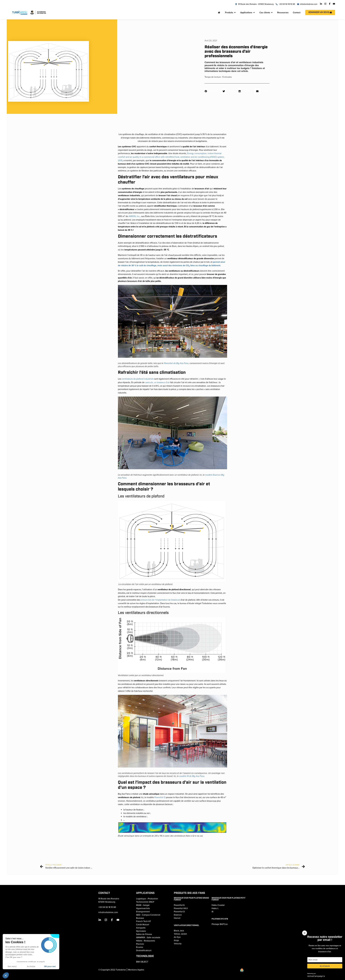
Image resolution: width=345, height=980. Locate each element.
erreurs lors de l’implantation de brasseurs (160, 600)
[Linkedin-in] (321, 4)
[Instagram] (325, 4)
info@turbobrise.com (108, 912)
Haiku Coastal (218, 905)
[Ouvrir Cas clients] (272, 12)
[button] (212, 91)
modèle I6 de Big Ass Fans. (192, 776)
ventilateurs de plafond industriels (138, 379)
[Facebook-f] (330, 4)
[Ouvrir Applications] (254, 12)
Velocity (178, 943)
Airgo (176, 940)
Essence (178, 915)
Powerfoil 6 (179, 905)
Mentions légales (136, 969)
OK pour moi (50, 966)
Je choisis (31, 966)
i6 (212, 911)
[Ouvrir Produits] (235, 12)
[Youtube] (334, 4)
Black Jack (179, 930)
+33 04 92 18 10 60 (107, 907)
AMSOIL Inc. (134, 216)
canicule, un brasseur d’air (157, 382)
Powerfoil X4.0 (181, 908)
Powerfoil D (160, 797)
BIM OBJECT (142, 961)
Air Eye (177, 937)
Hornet (177, 918)
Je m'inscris (325, 966)
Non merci (12, 966)
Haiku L (215, 908)
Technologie (145, 956)
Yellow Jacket (180, 934)
